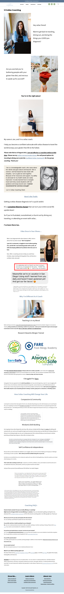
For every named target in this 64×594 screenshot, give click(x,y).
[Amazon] (54, 4)
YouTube (32, 553)
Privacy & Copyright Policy (29, 590)
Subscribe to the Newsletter (30, 580)
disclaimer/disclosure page (47, 563)
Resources (33, 4)
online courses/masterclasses (27, 155)
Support (39, 4)
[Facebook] (52, 4)
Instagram (17, 553)
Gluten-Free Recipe (12, 578)
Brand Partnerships (48, 582)
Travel (27, 4)
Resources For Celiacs (12, 582)
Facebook (22, 553)
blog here (45, 553)
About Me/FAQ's (47, 578)
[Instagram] (49, 4)
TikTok (26, 553)
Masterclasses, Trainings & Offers (47, 584)
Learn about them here (33, 534)
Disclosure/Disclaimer (47, 580)
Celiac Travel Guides (12, 580)
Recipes (22, 4)
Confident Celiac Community (35, 158)
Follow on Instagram (29, 578)
